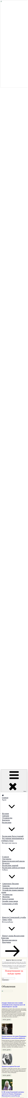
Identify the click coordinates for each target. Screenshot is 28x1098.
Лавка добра (7, 919)
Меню (25, 791)
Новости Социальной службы (14, 917)
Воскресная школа (9, 940)
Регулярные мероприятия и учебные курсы (12, 839)
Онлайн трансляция (10, 901)
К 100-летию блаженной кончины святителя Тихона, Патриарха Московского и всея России (13, 1094)
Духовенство (7, 818)
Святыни (5, 816)
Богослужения (8, 899)
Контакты (6, 820)
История (5, 813)
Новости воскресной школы (13, 861)
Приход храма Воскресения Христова (12, 937)
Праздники (6, 942)
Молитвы (6, 897)
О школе (5, 857)
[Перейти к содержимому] (12, 955)
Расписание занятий (10, 865)
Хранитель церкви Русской (11, 1066)
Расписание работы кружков (13, 868)
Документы (6, 859)
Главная (5, 797)
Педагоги (6, 863)
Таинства (6, 886)
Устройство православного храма (12, 891)
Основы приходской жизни (13, 888)
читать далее (6, 1019)
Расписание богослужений (12, 836)
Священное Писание (10, 883)
